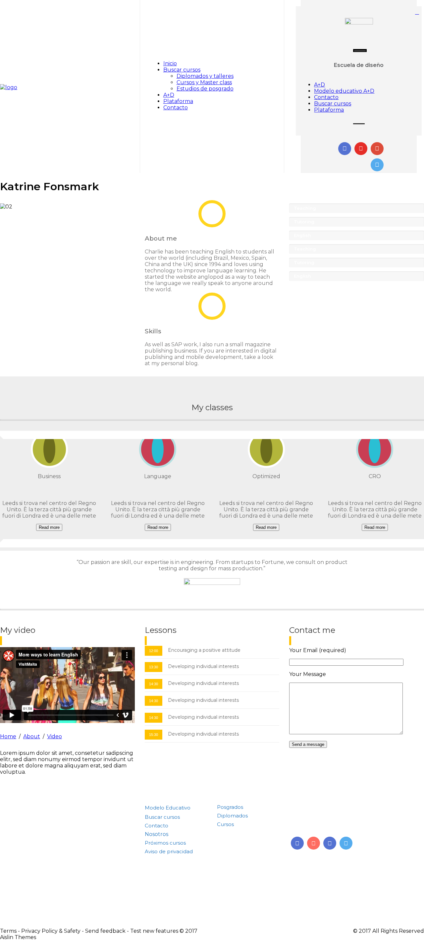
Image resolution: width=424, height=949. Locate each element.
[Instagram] (313, 843)
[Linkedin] (297, 843)
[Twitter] (346, 843)
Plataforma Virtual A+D (173, 860)
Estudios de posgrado (205, 88)
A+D (168, 95)
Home (8, 736)
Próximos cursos (165, 843)
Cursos (225, 824)
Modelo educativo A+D (344, 91)
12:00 (153, 651)
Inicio (170, 63)
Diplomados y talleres (205, 76)
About (31, 736)
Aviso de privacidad (169, 851)
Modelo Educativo (167, 808)
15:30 (153, 735)
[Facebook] (330, 843)
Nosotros (156, 834)
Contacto (175, 107)
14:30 (153, 684)
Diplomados (232, 815)
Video (54, 736)
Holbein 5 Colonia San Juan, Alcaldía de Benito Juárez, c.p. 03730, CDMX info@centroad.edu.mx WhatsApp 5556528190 (345, 815)
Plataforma (178, 101)
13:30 (153, 667)
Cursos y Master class (204, 82)
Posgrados (230, 807)
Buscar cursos (181, 70)
